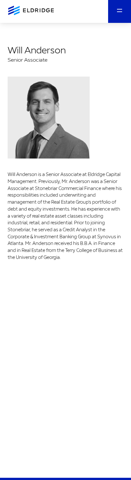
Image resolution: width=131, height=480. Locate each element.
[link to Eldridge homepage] (30, 11)
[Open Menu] (119, 11)
